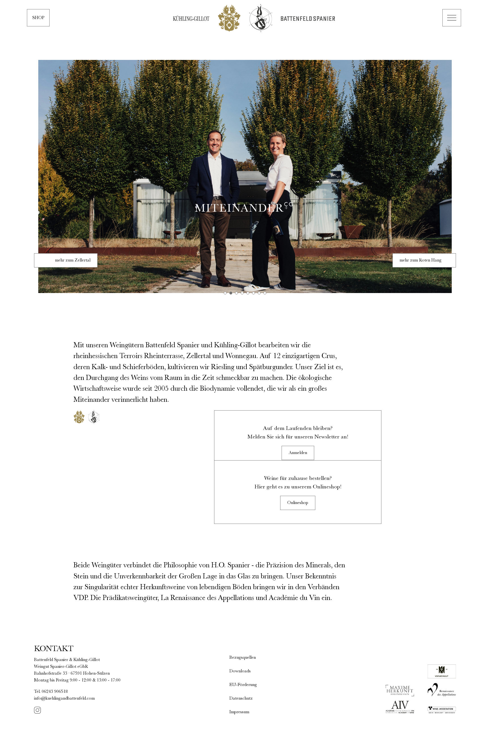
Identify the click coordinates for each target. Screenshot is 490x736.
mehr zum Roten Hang (421, 260)
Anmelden (298, 453)
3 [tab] (236, 293)
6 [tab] (253, 293)
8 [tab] (265, 293)
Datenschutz (241, 698)
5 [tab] (248, 293)
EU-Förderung (243, 685)
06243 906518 (55, 691)
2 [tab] (231, 293)
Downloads (240, 671)
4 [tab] (242, 293)
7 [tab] (259, 293)
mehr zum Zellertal (72, 260)
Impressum (239, 712)
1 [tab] (225, 293)
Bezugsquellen (242, 657)
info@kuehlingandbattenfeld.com (64, 698)
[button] (451, 17)
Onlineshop (297, 503)
